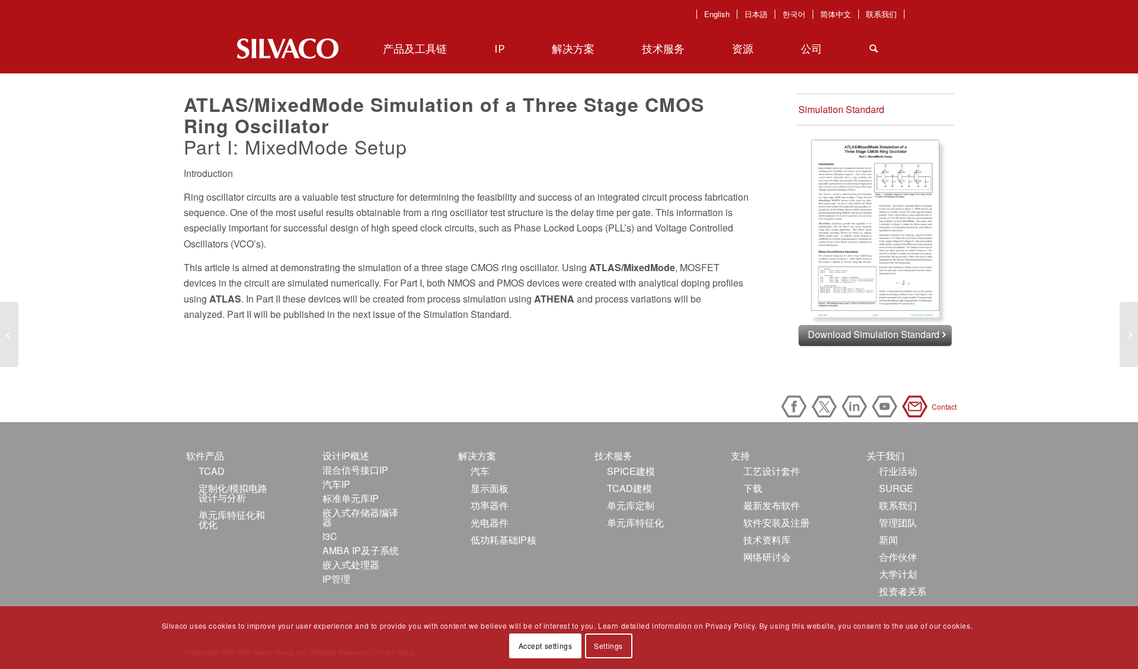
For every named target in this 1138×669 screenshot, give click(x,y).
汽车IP (336, 484)
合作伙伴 (898, 557)
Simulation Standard (841, 109)
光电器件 (490, 522)
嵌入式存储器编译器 (360, 517)
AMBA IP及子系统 (360, 550)
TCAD (212, 471)
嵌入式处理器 (350, 564)
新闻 (888, 539)
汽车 (480, 471)
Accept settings (546, 646)
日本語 (756, 14)
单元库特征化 (635, 522)
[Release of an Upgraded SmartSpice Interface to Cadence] (1129, 334)
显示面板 (490, 488)
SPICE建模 (631, 471)
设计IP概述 (345, 455)
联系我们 (881, 14)
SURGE (896, 488)
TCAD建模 (629, 488)
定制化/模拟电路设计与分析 (233, 492)
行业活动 (898, 471)
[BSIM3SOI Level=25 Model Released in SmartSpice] (9, 334)
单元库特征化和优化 (232, 519)
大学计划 (898, 574)
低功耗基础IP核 (503, 539)
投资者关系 (902, 591)
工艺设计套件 (771, 471)
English (717, 14)
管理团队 (898, 522)
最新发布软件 (771, 505)
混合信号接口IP (355, 470)
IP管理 (336, 579)
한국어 (793, 14)
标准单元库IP (350, 498)
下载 (752, 488)
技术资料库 (767, 539)
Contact (917, 406)
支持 (740, 455)
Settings (608, 646)
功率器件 (490, 505)
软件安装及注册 (776, 522)
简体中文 (835, 14)
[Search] (874, 48)
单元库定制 (630, 505)
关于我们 (885, 455)
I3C (329, 536)
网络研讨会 (767, 557)
